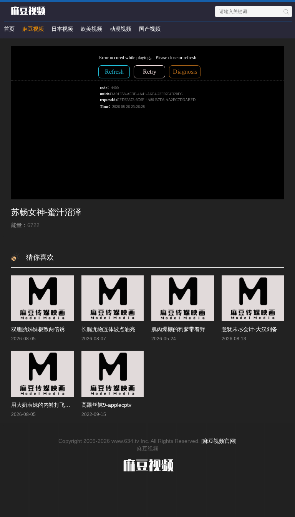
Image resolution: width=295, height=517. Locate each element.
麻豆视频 (33, 29)
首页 (9, 29)
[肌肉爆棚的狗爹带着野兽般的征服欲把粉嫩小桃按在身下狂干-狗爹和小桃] (182, 298)
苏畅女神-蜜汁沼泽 (46, 212)
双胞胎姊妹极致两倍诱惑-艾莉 (47, 329)
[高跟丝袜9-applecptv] (112, 373)
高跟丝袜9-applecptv (106, 405)
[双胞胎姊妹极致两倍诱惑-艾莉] (42, 298)
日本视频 (62, 29)
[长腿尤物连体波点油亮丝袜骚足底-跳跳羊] (112, 298)
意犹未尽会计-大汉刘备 (249, 329)
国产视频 (150, 29)
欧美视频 (91, 29)
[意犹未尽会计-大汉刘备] (253, 298)
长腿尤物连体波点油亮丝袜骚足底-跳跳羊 (130, 329)
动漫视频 (120, 29)
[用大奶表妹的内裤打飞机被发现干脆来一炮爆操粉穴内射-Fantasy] (42, 373)
